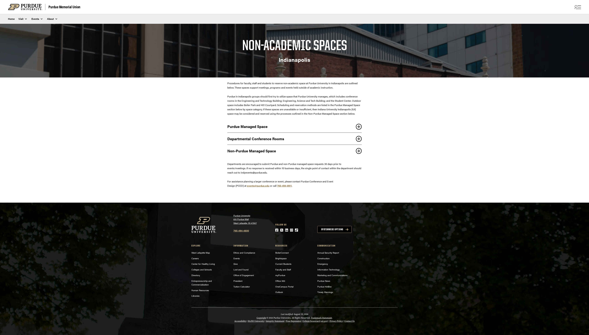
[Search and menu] (577, 7)
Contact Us (349, 321)
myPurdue (280, 275)
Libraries (195, 295)
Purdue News (323, 280)
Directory (195, 275)
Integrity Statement (275, 321)
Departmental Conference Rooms (255, 138)
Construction (323, 258)
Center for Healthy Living (203, 263)
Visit (20, 19)
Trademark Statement (321, 317)
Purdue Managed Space (247, 126)
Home (11, 19)
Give (235, 263)
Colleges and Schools (201, 269)
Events (35, 19)
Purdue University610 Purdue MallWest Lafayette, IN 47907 (245, 219)
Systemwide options (332, 229)
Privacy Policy (336, 321)
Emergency (322, 263)
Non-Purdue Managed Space (251, 150)
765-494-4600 (241, 230)
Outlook (279, 292)
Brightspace (281, 258)
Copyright (261, 317)
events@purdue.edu (258, 185)
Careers (195, 258)
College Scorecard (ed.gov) (315, 321)
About (50, 19)
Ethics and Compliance (244, 252)
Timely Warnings (325, 292)
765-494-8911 (284, 185)
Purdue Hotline (324, 286)
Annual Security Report (328, 252)
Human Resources (200, 290)
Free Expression (293, 321)
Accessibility (240, 321)
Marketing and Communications (332, 275)
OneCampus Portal (284, 286)
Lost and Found (240, 269)
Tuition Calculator (241, 286)
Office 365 (280, 280)
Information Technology (328, 269)
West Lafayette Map (200, 252)
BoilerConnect (282, 252)
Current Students (283, 263)
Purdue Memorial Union (64, 6)
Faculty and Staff (283, 269)
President (237, 280)
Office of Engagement (243, 275)
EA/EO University (256, 321)
